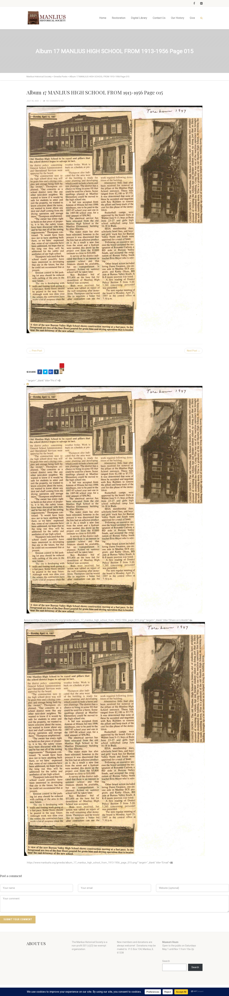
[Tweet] (45, 371)
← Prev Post (35, 350)
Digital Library (139, 17)
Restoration (118, 17)
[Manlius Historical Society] (47, 18)
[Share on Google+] (50, 371)
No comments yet (55, 101)
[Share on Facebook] (39, 371)
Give (192, 17)
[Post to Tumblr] (56, 371)
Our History (177, 17)
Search (166, 961)
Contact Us (159, 17)
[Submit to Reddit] (27, 384)
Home (102, 17)
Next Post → (193, 350)
